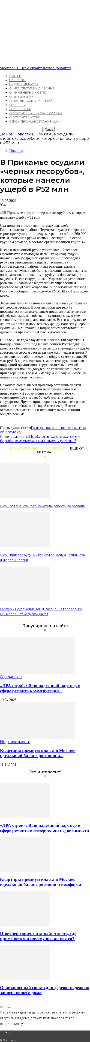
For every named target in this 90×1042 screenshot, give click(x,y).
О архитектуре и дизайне (31, 88)
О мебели (17, 105)
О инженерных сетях (28, 92)
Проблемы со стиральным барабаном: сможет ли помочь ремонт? (40, 438)
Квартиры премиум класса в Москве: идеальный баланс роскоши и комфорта (40, 882)
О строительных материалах (35, 113)
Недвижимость (23, 84)
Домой (7, 134)
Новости (17, 80)
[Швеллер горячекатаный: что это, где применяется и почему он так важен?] (25, 925)
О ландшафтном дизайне (33, 101)
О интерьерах (21, 96)
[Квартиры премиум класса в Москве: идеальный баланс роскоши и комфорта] (37, 737)
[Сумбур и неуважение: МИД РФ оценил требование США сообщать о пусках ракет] (25, 600)
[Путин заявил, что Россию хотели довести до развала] (25, 496)
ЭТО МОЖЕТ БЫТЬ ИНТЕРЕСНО (37, 448)
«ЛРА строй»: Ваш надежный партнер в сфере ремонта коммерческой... (40, 688)
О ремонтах (20, 109)
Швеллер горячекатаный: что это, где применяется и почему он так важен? (38, 936)
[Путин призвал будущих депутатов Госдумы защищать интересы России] (25, 545)
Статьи (15, 76)
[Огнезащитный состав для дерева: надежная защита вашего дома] (25, 979)
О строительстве (24, 117)
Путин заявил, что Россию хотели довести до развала (42, 506)
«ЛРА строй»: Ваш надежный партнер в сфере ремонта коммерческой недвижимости (44, 828)
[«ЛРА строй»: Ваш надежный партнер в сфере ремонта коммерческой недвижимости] (37, 672)
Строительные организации (35, 121)
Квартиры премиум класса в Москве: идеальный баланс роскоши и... (37, 753)
